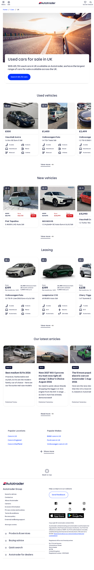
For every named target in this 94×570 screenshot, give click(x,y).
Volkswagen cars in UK (57, 444)
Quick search (16, 548)
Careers (8, 504)
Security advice (11, 494)
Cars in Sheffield (15, 444)
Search (90, 4)
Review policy (10, 516)
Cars (12, 10)
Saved (85, 4)
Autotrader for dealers (21, 555)
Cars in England (14, 440)
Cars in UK (12, 436)
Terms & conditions (12, 513)
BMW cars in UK (54, 436)
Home (5, 10)
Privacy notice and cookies (15, 510)
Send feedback (58, 495)
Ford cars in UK (53, 440)
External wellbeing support (15, 519)
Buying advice (16, 540)
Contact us (9, 497)
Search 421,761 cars (19, 77)
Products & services (19, 533)
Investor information (12, 507)
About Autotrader (11, 500)
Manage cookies (11, 524)
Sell (9, 4)
